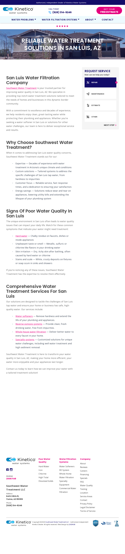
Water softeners (24, 316)
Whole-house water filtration (31, 331)
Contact (108, 19)
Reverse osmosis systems (29, 323)
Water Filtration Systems (59, 19)
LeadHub (72, 524)
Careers (83, 470)
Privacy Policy (86, 503)
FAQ (82, 481)
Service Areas (86, 496)
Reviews (83, 467)
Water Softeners (66, 466)
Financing (84, 474)
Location (84, 492)
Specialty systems (25, 339)
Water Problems (22, 19)
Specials (83, 478)
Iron (40, 470)
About (89, 19)
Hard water (21, 235)
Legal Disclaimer (87, 507)
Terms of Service (87, 511)
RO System (64, 470)
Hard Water (44, 466)
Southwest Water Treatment (21, 88)
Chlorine (42, 473)
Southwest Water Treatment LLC (57, 522)
